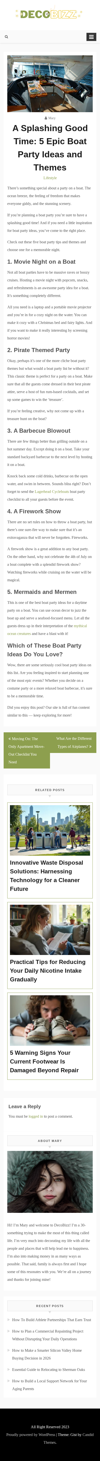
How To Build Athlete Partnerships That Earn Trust (51, 1320)
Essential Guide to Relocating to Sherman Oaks (48, 1370)
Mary (52, 118)
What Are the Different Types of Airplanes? (74, 742)
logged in (36, 1116)
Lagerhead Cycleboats (52, 492)
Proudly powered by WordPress (30, 1435)
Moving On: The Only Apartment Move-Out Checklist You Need (26, 750)
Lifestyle (50, 178)
